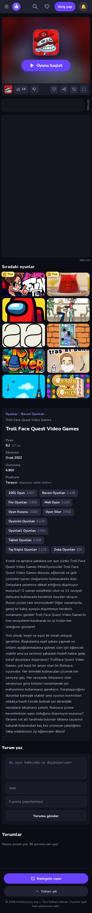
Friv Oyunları (22, 502)
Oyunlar (11, 414)
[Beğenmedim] (34, 89)
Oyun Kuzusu (23, 512)
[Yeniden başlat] (74, 89)
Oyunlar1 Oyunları (27, 531)
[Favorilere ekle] (54, 89)
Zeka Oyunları (68, 550)
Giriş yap (65, 6)
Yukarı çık (49, 891)
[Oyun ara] (35, 7)
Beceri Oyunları (32, 414)
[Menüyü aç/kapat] (6, 6)
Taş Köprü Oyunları (27, 550)
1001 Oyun (21, 493)
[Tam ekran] (84, 89)
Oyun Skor (58, 512)
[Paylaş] (64, 89)
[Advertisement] (46, 105)
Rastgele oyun (49, 878)
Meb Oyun (57, 502)
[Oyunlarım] (47, 7)
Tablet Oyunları (24, 540)
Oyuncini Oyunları (26, 521)
